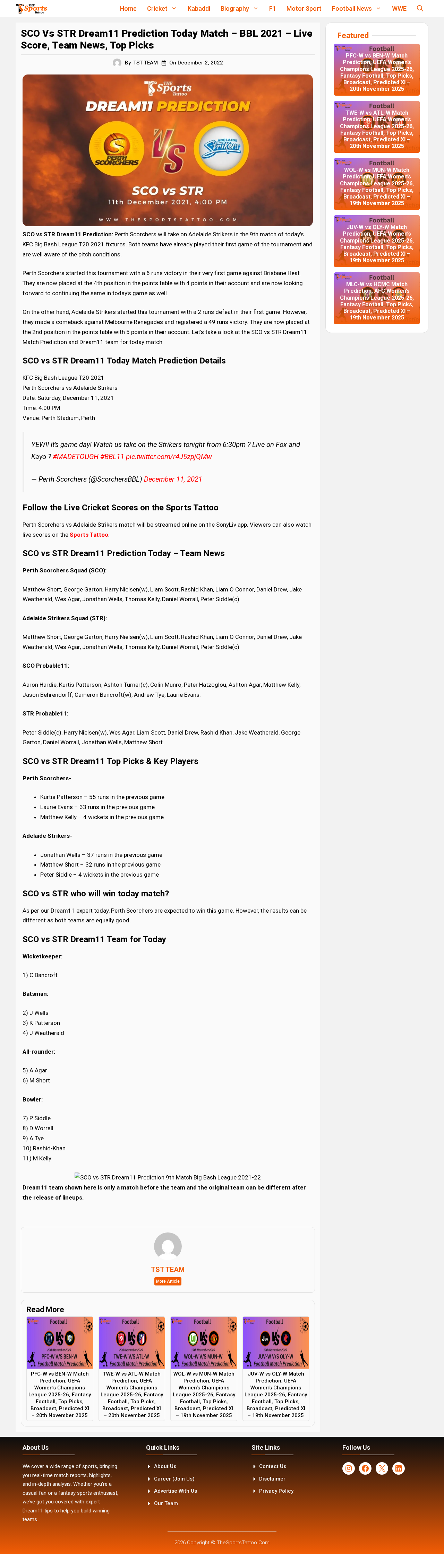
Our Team (166, 1503)
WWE (399, 8)
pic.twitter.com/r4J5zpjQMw (169, 457)
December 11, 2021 (173, 479)
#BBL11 (112, 457)
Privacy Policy (276, 1491)
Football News (352, 8)
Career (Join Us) (174, 1479)
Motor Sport (304, 8)
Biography (235, 8)
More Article (168, 1281)
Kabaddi (199, 8)
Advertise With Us (175, 1491)
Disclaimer (272, 1479)
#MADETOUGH (76, 457)
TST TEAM (145, 63)
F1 (272, 8)
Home (128, 8)
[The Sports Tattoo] (31, 8)
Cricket (157, 8)
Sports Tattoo (89, 534)
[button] (420, 8)
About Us (165, 1466)
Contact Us (272, 1466)
